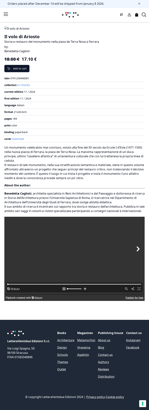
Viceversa (83, 347)
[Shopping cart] (136, 15)
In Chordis (23, 85)
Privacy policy (95, 397)
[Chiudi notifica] (139, 3)
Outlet (61, 369)
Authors (103, 362)
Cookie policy (115, 397)
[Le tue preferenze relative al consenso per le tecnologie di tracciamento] (142, 403)
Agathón (83, 355)
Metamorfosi (86, 340)
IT (121, 15)
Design (62, 347)
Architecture (65, 340)
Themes (62, 362)
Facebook (132, 347)
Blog (101, 347)
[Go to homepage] (71, 14)
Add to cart (20, 68)
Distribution (106, 377)
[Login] (129, 15)
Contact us (105, 355)
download (18, 139)
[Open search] (144, 15)
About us (104, 340)
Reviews (103, 369)
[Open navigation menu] (6, 14)
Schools (62, 355)
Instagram (133, 340)
